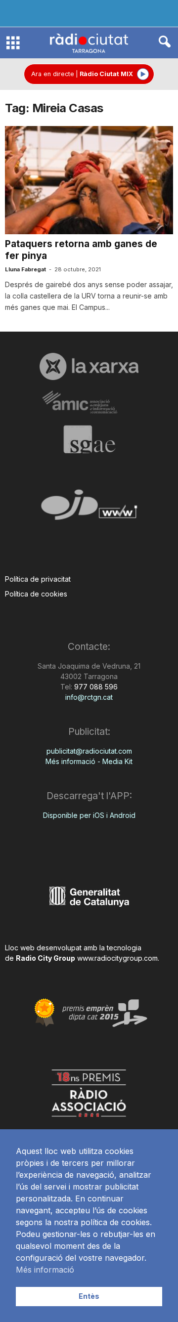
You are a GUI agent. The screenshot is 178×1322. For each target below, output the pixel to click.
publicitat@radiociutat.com (89, 751)
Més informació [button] (45, 1270)
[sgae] (89, 439)
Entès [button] (89, 1296)
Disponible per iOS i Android (89, 815)
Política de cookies (36, 594)
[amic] (89, 402)
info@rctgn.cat (89, 697)
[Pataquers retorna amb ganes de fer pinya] (89, 180)
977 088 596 (95, 686)
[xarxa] (89, 366)
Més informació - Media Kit (89, 761)
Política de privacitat (38, 579)
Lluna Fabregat (25, 269)
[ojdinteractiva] (89, 509)
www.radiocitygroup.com (117, 958)
